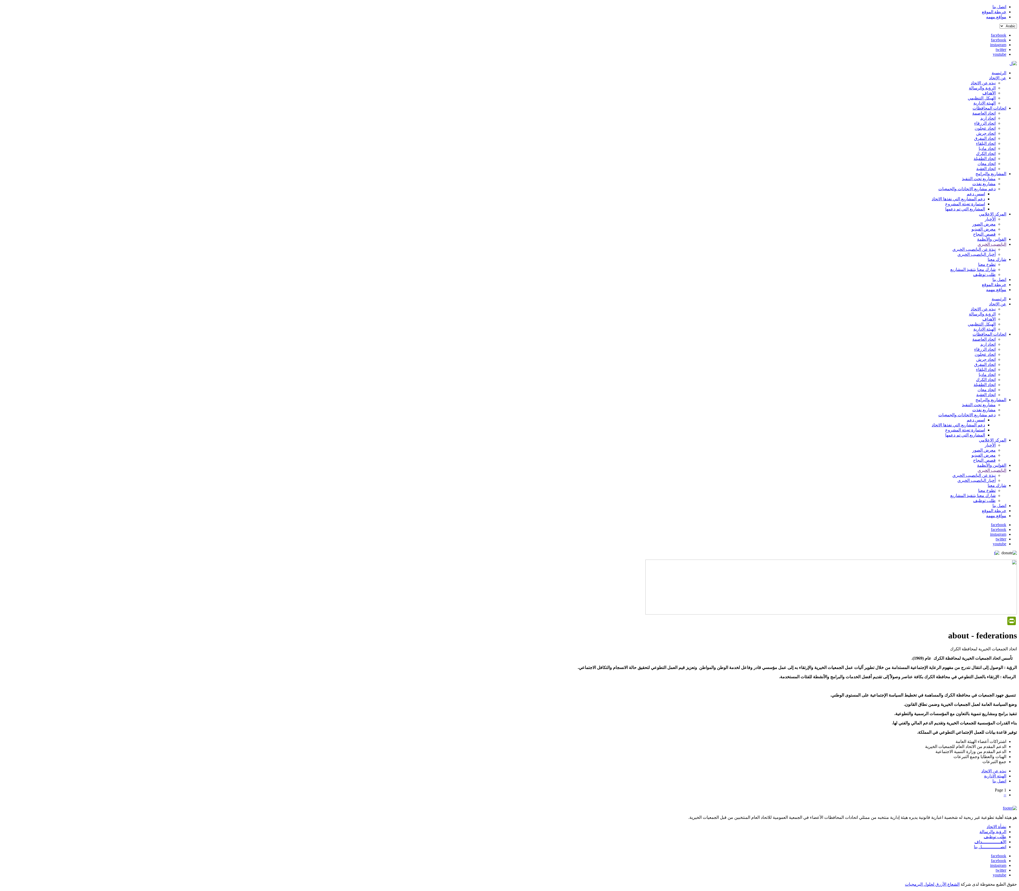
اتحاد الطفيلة (985, 158)
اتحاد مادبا (987, 148)
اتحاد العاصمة (984, 113)
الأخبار (990, 219)
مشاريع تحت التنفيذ (979, 178)
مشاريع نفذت (984, 183)
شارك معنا (997, 259)
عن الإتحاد (997, 78)
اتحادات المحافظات (989, 108)
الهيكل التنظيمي (982, 98)
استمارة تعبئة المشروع (965, 204)
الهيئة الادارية (984, 103)
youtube (999, 54)
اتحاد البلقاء (986, 143)
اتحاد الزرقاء (985, 123)
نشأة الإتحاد (996, 826)
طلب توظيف (984, 274)
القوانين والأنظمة (991, 239)
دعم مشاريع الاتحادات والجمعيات (967, 189)
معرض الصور (984, 224)
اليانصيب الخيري (992, 244)
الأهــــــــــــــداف (990, 842)
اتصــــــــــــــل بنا (990, 847)
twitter (1001, 49)
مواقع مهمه (996, 17)
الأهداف (989, 93)
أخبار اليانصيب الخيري (976, 254)
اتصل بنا (999, 7)
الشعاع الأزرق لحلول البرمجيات (932, 884)
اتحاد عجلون (985, 128)
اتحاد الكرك (986, 153)
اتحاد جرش (986, 133)
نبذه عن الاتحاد (983, 83)
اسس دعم (976, 194)
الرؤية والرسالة (982, 88)
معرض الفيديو (983, 229)
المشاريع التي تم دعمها (965, 209)
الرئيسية (999, 73)
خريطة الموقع (994, 12)
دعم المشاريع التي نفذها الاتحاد (958, 199)
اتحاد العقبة (986, 168)
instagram (998, 44)
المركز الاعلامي (992, 214)
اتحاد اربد (988, 118)
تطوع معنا (987, 264)
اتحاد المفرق (985, 138)
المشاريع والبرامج (990, 173)
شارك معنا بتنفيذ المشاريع (973, 269)
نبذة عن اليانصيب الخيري (974, 249)
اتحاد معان (987, 163)
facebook (998, 35)
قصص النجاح (984, 234)
